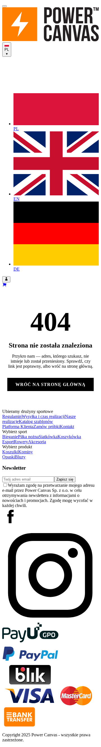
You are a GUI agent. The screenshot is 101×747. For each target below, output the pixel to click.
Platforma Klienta (17, 426)
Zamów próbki (46, 426)
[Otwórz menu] (4, 6)
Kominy (25, 451)
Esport (8, 441)
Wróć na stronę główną (50, 384)
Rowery (21, 441)
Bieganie (10, 436)
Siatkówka (48, 436)
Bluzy (20, 456)
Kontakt (67, 426)
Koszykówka (69, 436)
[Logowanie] (6, 279)
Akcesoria (37, 441)
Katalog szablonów (36, 421)
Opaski (8, 456)
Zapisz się (64, 479)
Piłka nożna (28, 436)
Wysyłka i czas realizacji (43, 416)
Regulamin (12, 416)
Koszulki (10, 451)
